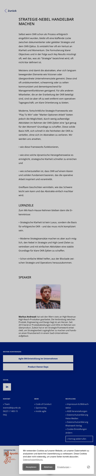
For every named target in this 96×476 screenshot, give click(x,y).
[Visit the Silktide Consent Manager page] (88, 467)
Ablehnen (48, 467)
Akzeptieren (31, 467)
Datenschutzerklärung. (33, 459)
